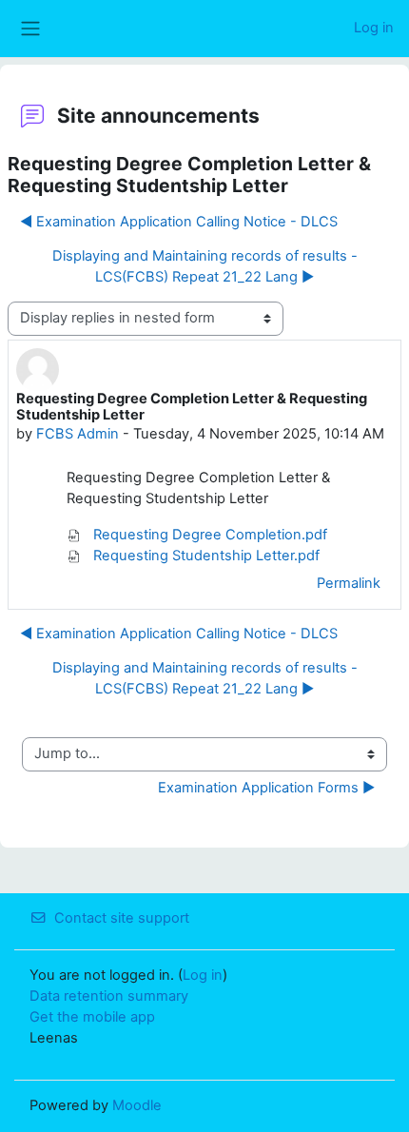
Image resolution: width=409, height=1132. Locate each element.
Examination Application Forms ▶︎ (266, 787)
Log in (374, 27)
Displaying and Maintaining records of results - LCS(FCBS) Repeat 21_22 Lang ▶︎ (205, 266)
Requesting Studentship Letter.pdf (204, 555)
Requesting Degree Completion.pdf (208, 534)
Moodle (137, 1105)
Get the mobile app (92, 1016)
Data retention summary (108, 996)
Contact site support (121, 918)
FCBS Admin (77, 433)
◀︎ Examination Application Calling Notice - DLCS (179, 221)
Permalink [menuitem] (348, 583)
